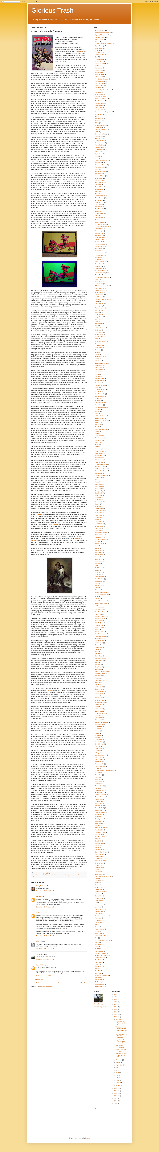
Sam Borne (98, 966)
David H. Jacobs (100, 394)
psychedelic (98, 52)
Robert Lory (98, 231)
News (97, 925)
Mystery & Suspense (101, 35)
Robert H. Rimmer (100, 794)
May (117, 1075)
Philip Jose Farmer (100, 935)
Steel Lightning (99, 660)
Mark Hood (98, 242)
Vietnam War (99, 233)
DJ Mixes (98, 574)
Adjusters (98, 425)
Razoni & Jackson (100, 539)
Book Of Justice (99, 561)
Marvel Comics (99, 764)
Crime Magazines (100, 389)
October (118, 1062)
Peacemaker (99, 537)
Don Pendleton (99, 149)
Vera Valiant (98, 821)
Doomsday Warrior (100, 165)
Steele (97, 662)
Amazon (97, 678)
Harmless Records (100, 891)
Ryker (97, 279)
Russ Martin (98, 962)
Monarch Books (99, 627)
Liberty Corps (99, 757)
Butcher (97, 193)
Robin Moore (99, 801)
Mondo (97, 629)
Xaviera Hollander (100, 828)
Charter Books (99, 140)
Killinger (97, 753)
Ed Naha (97, 583)
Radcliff (97, 949)
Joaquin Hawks (99, 436)
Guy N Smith (99, 513)
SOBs (97, 339)
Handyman (98, 515)
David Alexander (100, 224)
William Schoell (99, 986)
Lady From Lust (99, 909)
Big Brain (98, 684)
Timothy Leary (99, 819)
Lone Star (98, 913)
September (119, 1065)
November (119, 1060)
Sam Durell (98, 803)
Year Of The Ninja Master (102, 671)
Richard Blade (99, 246)
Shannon (98, 654)
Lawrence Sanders (100, 755)
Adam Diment (99, 554)
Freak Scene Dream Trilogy (103, 876)
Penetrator (98, 88)
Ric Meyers (98, 306)
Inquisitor (98, 737)
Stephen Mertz (99, 378)
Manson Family (99, 455)
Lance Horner (99, 911)
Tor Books (98, 982)
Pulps (33, 876)
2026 (116, 994)
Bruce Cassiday (99, 691)
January (118, 1085)
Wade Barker (99, 284)
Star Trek (97, 971)
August (118, 1067)
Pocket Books (99, 61)
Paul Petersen (99, 372)
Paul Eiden (98, 323)
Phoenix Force (99, 640)
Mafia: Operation (100, 451)
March (118, 1080)
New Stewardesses (101, 634)
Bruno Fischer (99, 693)
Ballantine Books (100, 182)
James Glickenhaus (101, 603)
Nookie (97, 768)
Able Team (98, 383)
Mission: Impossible (101, 532)
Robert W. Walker (100, 957)
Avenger (97, 682)
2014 (116, 1093)
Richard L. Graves (100, 953)
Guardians (98, 728)
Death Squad (99, 704)
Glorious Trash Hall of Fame (103, 43)
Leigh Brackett (53, 524)
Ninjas (97, 156)
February (118, 1082)
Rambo (97, 645)
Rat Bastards (99, 951)
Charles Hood (99, 863)
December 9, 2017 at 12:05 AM (45, 948)
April (117, 1077)
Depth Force (98, 398)
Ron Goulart (98, 960)
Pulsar (97, 946)
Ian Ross (97, 433)
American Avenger (100, 832)
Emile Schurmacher (101, 429)
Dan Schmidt (99, 493)
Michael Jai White (100, 616)
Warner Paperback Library (103, 90)
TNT (96, 325)
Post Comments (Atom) (46, 986)
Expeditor (98, 184)
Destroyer (98, 350)
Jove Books (98, 127)
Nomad (97, 927)
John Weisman (99, 524)
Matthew (38, 896)
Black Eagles (99, 687)
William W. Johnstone (101, 420)
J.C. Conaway (99, 295)
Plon (96, 938)
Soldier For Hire (99, 543)
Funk (96, 588)
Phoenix (97, 374)
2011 (116, 1101)
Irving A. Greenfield (100, 262)
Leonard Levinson (100, 129)
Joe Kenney (40, 954)
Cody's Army (98, 568)
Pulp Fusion (98, 944)
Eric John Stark (99, 502)
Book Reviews (56, 875)
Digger (97, 869)
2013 (116, 1096)
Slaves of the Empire (101, 471)
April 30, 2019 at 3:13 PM (43, 975)
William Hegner (99, 418)
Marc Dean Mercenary (101, 916)
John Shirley (99, 178)
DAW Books (98, 572)
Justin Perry (98, 440)
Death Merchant (100, 195)
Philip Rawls (99, 638)
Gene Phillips (40, 965)
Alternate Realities (100, 385)
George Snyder (99, 240)
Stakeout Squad (100, 812)
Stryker (97, 548)
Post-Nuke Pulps (100, 63)
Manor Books (99, 74)
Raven (97, 788)
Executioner (98, 107)
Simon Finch (99, 656)
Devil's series (99, 709)
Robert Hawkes (99, 308)
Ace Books (39, 875)
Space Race (98, 248)
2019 (116, 1012)
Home (59, 983)
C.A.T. (97, 695)
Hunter (97, 733)
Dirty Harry (98, 497)
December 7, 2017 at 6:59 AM (45, 891)
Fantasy (67, 875)
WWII (96, 132)
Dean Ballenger (99, 347)
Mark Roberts (99, 136)
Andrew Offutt (99, 834)
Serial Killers (99, 118)
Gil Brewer (98, 330)
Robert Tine (98, 799)
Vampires (98, 191)
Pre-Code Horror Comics (102, 940)
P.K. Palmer (98, 775)
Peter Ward (98, 781)
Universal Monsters (101, 341)
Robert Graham (99, 792)
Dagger (97, 865)
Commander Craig (100, 702)
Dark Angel (98, 495)
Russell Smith (99, 187)
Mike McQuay (99, 623)
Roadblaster (98, 647)
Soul (96, 968)
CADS (97, 343)
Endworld (98, 715)
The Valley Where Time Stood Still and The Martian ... (121, 1029)
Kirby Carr (98, 528)
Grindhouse (98, 229)
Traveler (97, 312)
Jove (96, 902)
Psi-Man (97, 942)
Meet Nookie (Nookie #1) (120, 1046)
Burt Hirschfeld (99, 222)
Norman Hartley (99, 929)
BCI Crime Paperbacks (102, 286)
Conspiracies (99, 345)
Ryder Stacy (98, 154)
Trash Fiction (99, 39)
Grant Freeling (99, 510)
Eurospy (97, 354)
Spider (97, 158)
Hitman (97, 358)
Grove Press (98, 726)
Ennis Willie (98, 717)
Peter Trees (98, 779)
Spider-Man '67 (99, 810)
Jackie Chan (99, 896)
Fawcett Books (99, 147)
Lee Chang (98, 367)
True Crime (98, 550)
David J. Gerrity (99, 396)
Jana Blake (98, 739)
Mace (96, 321)
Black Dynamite (99, 486)
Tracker (97, 411)
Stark (96, 546)
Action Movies (99, 94)
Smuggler (98, 376)
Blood (97, 847)
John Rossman (99, 438)
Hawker (97, 731)
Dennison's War (99, 867)
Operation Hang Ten (101, 464)
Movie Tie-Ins (99, 145)
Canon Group (99, 856)
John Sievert (99, 365)
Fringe (97, 878)
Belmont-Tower (99, 83)
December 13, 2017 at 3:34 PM (45, 959)
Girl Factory (98, 880)
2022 (116, 1004)
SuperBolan (98, 814)
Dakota (97, 427)
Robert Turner (99, 334)
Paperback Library (100, 273)
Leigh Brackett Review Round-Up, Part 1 (121, 1041)
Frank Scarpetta (99, 167)
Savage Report (99, 805)
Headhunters (99, 517)
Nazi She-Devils (100, 244)
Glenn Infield (99, 724)
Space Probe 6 (99, 808)
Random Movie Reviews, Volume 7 (121, 1023)
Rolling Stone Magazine (102, 277)
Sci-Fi (97, 41)
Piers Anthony (99, 303)
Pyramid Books (99, 81)
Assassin (97, 482)
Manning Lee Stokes (101, 99)
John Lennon (99, 268)
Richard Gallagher (100, 466)
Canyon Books (99, 858)
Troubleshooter (99, 984)
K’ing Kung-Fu (99, 905)
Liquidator (98, 530)
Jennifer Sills (99, 742)
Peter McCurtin (99, 198)
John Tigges (98, 748)
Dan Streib (98, 259)
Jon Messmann (99, 180)
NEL (96, 215)
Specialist (98, 281)
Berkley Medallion (100, 96)
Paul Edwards (99, 209)
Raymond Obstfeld (100, 407)
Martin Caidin (99, 458)
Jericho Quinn (99, 898)
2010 (116, 1103)
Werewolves (98, 235)
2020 (116, 1009)
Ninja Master (99, 332)
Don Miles (98, 499)
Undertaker (98, 477)
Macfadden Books (100, 270)
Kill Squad (98, 447)
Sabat (97, 649)
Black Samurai (99, 288)
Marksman (98, 121)
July (117, 1070)
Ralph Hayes (99, 643)
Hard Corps (98, 400)
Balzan (97, 557)
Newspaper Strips (100, 636)
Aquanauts (98, 257)
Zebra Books (99, 72)
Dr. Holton (98, 872)
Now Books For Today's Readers (104, 770)
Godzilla (97, 883)
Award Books (99, 59)
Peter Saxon (98, 933)
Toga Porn (98, 251)
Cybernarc (98, 391)
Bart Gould (98, 841)
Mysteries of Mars (100, 766)
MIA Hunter (98, 206)
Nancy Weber (99, 920)
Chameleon (98, 698)
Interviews (98, 361)
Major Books (99, 453)
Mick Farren (98, 621)
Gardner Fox (99, 506)
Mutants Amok (99, 462)
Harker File (98, 889)
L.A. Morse (98, 907)
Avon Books (98, 138)
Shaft (96, 651)
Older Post (83, 983)
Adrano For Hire (100, 480)
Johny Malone (40, 886)
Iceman (97, 519)
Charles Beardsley (100, 861)
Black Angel (98, 484)
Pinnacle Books (99, 37)
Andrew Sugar (99, 255)
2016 (116, 1088)
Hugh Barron (99, 292)
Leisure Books (99, 55)
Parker (97, 777)
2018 (116, 1014)
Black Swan (98, 689)
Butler (97, 387)
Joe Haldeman (99, 744)
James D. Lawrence (101, 363)
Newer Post (35, 983)
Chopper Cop (99, 491)
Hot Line (97, 599)
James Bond (99, 264)
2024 (116, 999)
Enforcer (97, 352)
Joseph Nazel (99, 526)
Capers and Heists (100, 125)
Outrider (97, 931)
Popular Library (99, 101)
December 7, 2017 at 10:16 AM (45, 907)
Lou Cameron (99, 759)
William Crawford (100, 328)
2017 (116, 1017)
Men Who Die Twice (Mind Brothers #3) (121, 1055)
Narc (96, 301)
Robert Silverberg (100, 797)
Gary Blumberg (99, 508)
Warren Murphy (99, 253)
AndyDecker (40, 913)
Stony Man (98, 973)
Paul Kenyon (99, 217)
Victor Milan (98, 823)
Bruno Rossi (98, 200)
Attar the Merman (100, 680)
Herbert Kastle (99, 356)
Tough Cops (98, 48)
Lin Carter (50, 690)
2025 (116, 997)
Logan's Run (99, 610)
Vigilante (97, 414)
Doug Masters (99, 314)
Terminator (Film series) (102, 975)
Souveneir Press (100, 658)
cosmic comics (99, 380)
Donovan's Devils (100, 713)
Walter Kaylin (99, 552)
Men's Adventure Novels (102, 32)
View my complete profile (101, 1007)
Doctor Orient (99, 711)
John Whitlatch (99, 900)
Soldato (97, 541)
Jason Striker (99, 405)
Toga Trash (98, 667)
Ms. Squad (98, 918)
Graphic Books (99, 887)
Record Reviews (100, 171)
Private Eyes (99, 70)
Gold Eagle (98, 114)
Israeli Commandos (101, 601)
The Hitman (98, 665)
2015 (116, 1091)
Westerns (98, 669)
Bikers (97, 123)
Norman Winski (99, 535)
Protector (97, 784)
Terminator (98, 817)
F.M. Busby (98, 585)
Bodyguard (98, 850)
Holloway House (100, 403)
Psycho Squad (99, 786)
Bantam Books (99, 103)
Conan (62, 875)
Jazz (96, 605)
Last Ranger (98, 297)
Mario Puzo (98, 614)
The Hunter (98, 979)
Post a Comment (39, 979)
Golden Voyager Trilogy (102, 594)
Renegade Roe (99, 790)
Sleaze (97, 66)
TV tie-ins (98, 220)
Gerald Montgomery (101, 592)
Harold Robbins (99, 290)
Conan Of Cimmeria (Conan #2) (121, 1050)
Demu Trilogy (99, 581)
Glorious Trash (52, 10)
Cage (96, 565)
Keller (97, 444)
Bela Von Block (99, 843)
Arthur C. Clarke (100, 836)
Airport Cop (98, 676)
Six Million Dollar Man (101, 469)
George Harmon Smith (101, 722)
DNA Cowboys (99, 577)
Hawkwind (98, 894)
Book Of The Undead (101, 852)
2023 (116, 1002)
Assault (97, 839)
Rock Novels (99, 77)
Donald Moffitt (99, 213)
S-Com (97, 964)
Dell (96, 57)
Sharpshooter (99, 189)
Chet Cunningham (100, 134)
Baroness (98, 211)
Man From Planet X (100, 612)
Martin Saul (98, 762)
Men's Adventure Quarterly (103, 299)
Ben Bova (98, 845)
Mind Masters (99, 460)
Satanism (98, 92)
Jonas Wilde (98, 751)
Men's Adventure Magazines (103, 112)
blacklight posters (47, 875)
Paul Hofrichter (99, 369)
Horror (97, 50)
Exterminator (99, 874)
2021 (116, 1007)
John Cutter (98, 266)
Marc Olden (98, 162)
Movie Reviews (99, 143)
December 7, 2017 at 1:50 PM (45, 936)
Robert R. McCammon (101, 955)
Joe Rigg (97, 746)
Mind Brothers (99, 625)
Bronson (97, 563)
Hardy (97, 431)
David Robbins (99, 579)
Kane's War (98, 442)
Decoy (97, 706)
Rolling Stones (99, 336)
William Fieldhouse (100, 416)
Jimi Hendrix (99, 521)
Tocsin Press (99, 310)
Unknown (39, 942)
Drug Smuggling (100, 237)
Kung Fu (97, 169)
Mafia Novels (99, 202)
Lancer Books (73, 875)
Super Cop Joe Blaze (101, 475)
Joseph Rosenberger (101, 160)
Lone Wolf (98, 319)
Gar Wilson (98, 720)
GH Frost (97, 590)
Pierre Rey (98, 275)
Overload (98, 773)
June (117, 1072)
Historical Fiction (100, 176)
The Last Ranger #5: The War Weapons (122, 1036)
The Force (98, 977)
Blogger (87, 1138)
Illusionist (98, 735)
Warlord (97, 825)
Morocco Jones (99, 632)
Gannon (97, 504)
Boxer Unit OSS (99, 854)
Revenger (98, 409)
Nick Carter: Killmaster (101, 79)
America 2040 (99, 830)
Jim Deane (98, 607)
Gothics (97, 885)
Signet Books (99, 46)
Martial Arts (98, 68)
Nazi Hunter (98, 922)
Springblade (98, 473)
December (119, 1019)
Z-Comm (97, 422)
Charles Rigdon (99, 700)
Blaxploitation (99, 105)
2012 (116, 1098)
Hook (96, 596)
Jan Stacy (98, 204)
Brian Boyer (98, 488)
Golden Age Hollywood (102, 226)
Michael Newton (100, 618)
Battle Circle (98, 559)
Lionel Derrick (99, 85)
